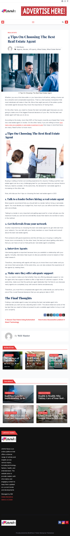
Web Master (20, 47)
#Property (32, 49)
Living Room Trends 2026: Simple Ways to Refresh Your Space (51, 418)
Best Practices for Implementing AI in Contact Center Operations (15, 399)
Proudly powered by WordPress (25, 533)
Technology (9, 393)
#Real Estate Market (54, 49)
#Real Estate (41, 49)
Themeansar (50, 533)
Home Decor (43, 413)
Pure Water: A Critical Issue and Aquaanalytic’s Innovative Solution (17, 418)
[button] (63, 22)
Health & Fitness (44, 393)
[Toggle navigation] (33, 22)
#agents (19, 49)
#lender (25, 49)
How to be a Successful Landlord (50, 320)
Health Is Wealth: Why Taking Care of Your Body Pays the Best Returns (51, 398)
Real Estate (12, 32)
